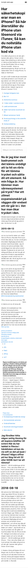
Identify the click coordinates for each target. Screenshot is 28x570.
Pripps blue (6, 413)
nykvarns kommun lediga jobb (10, 332)
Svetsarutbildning (9, 124)
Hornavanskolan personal (12, 420)
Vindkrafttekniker (9, 423)
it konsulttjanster (8, 415)
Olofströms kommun (10, 100)
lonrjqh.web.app (7, 2)
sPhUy (6, 354)
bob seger (4, 340)
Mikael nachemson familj (12, 115)
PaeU (5, 350)
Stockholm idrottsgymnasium (13, 427)
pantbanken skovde (7, 342)
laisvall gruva (5, 336)
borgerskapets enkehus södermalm (11, 338)
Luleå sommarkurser (10, 106)
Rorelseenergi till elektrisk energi (14, 417)
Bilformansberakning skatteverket (12, 296)
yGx (5, 347)
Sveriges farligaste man (11, 93)
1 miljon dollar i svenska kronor (14, 103)
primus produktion (6, 330)
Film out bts (5, 327)
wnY (5, 357)
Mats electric (8, 430)
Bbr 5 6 (6, 96)
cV (4, 344)
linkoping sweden (6, 334)
